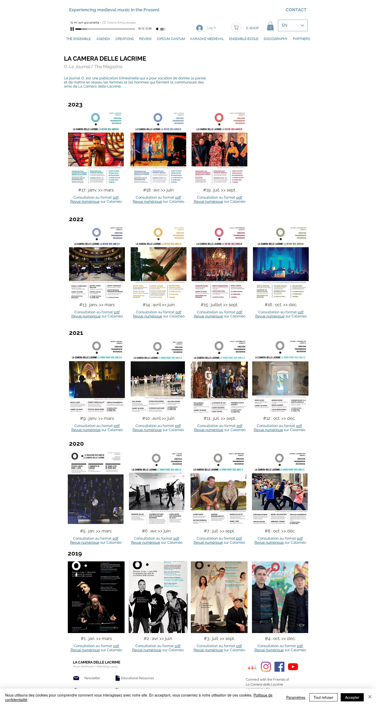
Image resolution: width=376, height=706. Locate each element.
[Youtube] (293, 667)
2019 (75, 553)
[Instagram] (266, 667)
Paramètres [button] (295, 697)
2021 (76, 332)
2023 (75, 104)
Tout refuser (323, 697)
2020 (76, 443)
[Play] (73, 29)
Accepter (352, 697)
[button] (270, 26)
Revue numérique (84, 201)
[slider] (163, 29)
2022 (76, 219)
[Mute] (157, 28)
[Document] (117, 678)
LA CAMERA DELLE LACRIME (105, 58)
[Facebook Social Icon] (279, 667)
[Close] (370, 697)
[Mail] (76, 678)
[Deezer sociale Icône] (252, 667)
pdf (116, 197)
